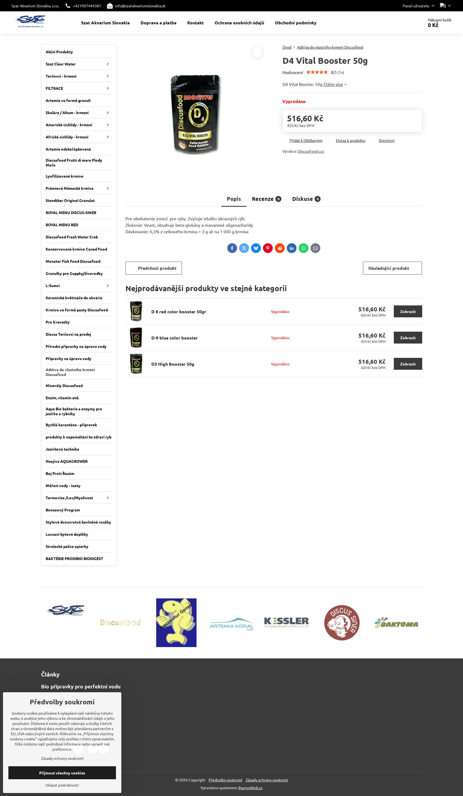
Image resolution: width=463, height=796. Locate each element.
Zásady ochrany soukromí (267, 779)
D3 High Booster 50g (172, 364)
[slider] (317, 72)
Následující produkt (388, 268)
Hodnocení (292, 72)
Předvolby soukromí (225, 779)
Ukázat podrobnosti (62, 784)
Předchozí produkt (157, 268)
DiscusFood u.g (311, 151)
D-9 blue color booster (174, 338)
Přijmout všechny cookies (62, 772)
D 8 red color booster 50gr (178, 311)
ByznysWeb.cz (250, 787)
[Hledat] (404, 22)
